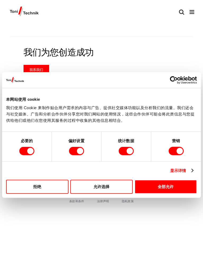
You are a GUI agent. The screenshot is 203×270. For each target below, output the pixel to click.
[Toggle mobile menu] (192, 12)
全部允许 (166, 186)
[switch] (76, 151)
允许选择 (101, 186)
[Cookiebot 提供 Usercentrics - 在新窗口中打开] (174, 80)
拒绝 (37, 186)
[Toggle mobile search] (181, 12)
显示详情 (178, 170)
